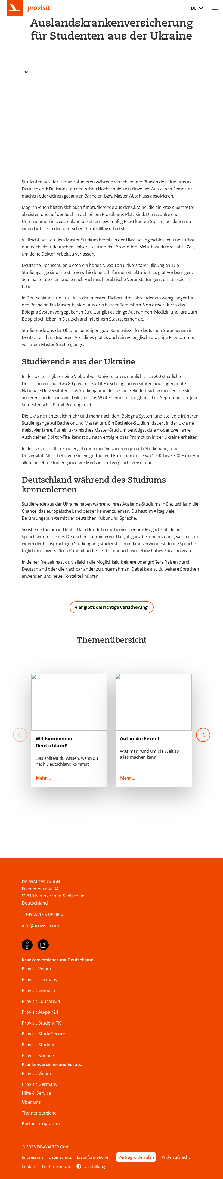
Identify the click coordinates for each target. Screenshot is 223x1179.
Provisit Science (38, 1055)
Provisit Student (38, 1045)
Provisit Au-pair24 (40, 1012)
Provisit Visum (36, 969)
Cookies (29, 1166)
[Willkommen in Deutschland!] (69, 702)
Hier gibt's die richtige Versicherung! (111, 607)
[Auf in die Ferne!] (154, 702)
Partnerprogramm (41, 1124)
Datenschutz (60, 1157)
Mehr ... (43, 778)
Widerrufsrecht (176, 1157)
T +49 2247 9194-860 (42, 914)
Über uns (31, 1102)
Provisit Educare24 (41, 1001)
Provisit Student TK (41, 1023)
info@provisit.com (40, 926)
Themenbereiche (39, 1113)
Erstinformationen (94, 1157)
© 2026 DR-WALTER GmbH (47, 1146)
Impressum (32, 1157)
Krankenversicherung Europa (52, 1064)
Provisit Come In (38, 990)
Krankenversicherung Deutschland (58, 960)
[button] (203, 736)
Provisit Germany (39, 980)
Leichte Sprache (56, 1166)
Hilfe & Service (36, 1093)
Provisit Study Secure (43, 1034)
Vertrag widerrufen (136, 1157)
